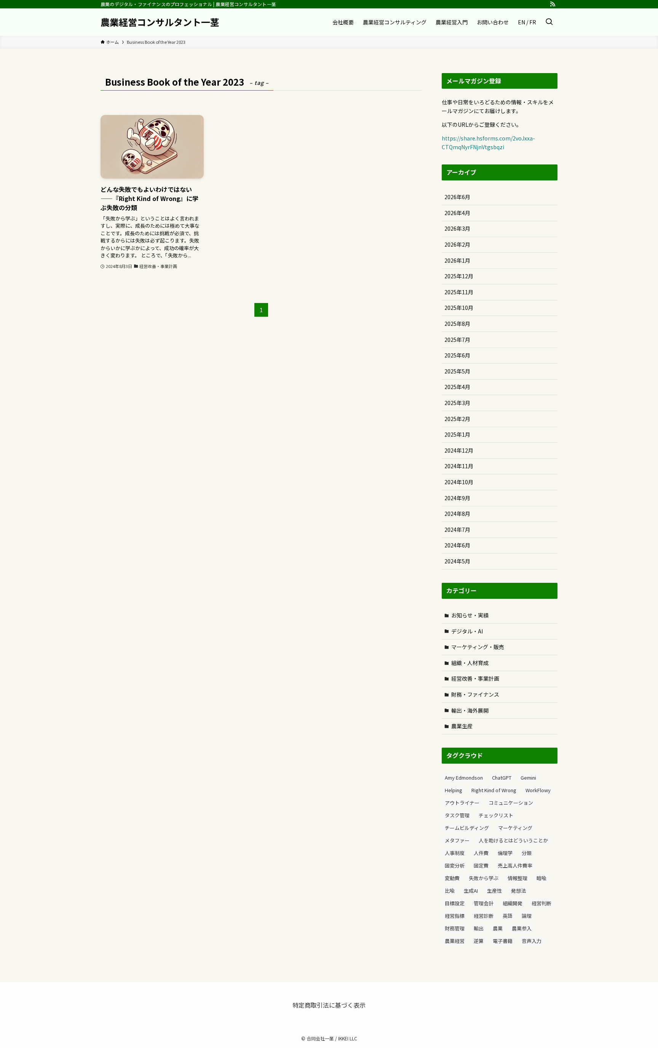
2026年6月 (457, 197)
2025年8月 (457, 323)
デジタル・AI (467, 631)
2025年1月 (457, 434)
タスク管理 (457, 815)
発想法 (518, 890)
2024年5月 (457, 561)
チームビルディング (467, 827)
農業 (498, 928)
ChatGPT (501, 777)
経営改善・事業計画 (475, 678)
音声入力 (531, 940)
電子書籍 (503, 940)
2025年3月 (457, 403)
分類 (527, 853)
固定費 (481, 865)
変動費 (452, 878)
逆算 (479, 940)
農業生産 (462, 726)
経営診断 (484, 915)
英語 (508, 915)
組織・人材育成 (470, 663)
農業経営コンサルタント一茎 (160, 22)
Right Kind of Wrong (493, 790)
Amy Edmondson (464, 777)
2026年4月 (457, 213)
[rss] (552, 4)
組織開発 (512, 903)
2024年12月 (458, 450)
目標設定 (455, 903)
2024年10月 (458, 482)
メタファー (457, 840)
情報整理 (517, 878)
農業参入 (522, 928)
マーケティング (515, 827)
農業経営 (455, 940)
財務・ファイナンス (475, 694)
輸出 (479, 928)
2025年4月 (457, 387)
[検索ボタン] (549, 22)
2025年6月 (457, 355)
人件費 (481, 853)
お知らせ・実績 (470, 615)
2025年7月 (457, 339)
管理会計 (484, 903)
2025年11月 (458, 292)
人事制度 (455, 853)
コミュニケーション (511, 802)
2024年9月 (457, 498)
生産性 (494, 890)
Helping (453, 790)
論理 (527, 915)
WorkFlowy (538, 790)
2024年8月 (457, 513)
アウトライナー (462, 802)
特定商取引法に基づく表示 (329, 1005)
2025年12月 (458, 276)
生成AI (471, 890)
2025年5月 (457, 371)
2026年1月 (457, 260)
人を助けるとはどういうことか (513, 840)
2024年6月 (457, 545)
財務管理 (455, 928)
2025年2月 (457, 419)
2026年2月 (457, 244)
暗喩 (541, 878)
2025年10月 (458, 307)
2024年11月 (458, 466)
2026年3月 (457, 228)
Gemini (528, 777)
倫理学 (505, 853)
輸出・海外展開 (470, 710)
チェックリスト (496, 815)
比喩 (450, 890)
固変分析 (455, 865)
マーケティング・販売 (477, 647)
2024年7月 (457, 529)
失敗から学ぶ (483, 878)
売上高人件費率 (515, 865)
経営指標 (455, 915)
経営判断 (541, 903)
